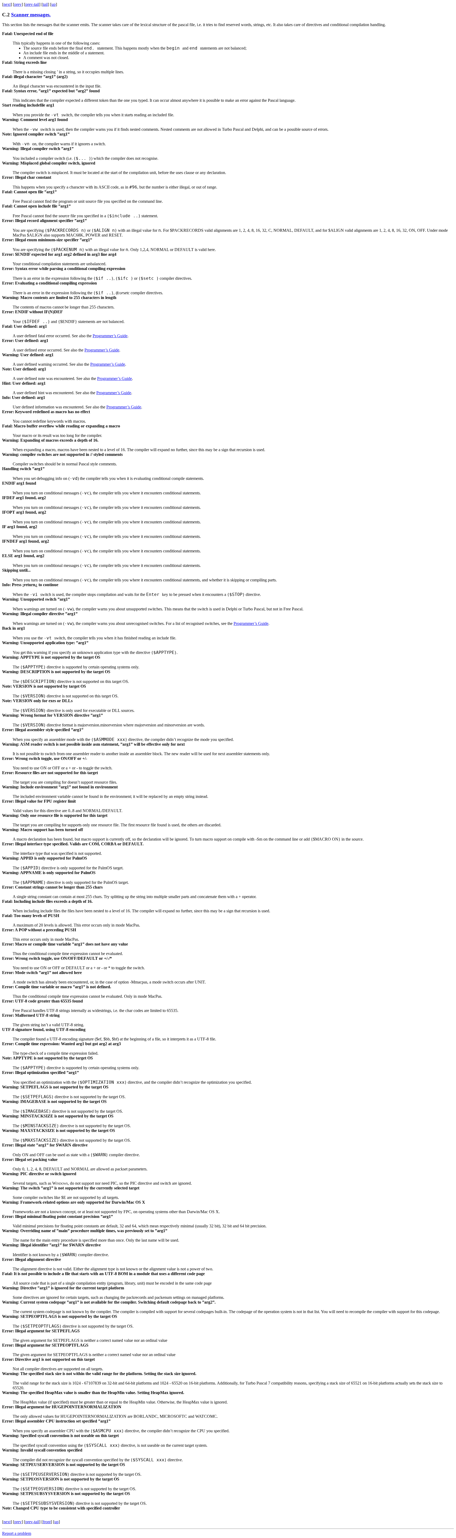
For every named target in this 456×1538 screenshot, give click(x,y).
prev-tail (32, 4)
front (47, 1522)
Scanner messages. (31, 14)
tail (45, 4)
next (7, 4)
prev (18, 4)
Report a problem (16, 1533)
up (53, 4)
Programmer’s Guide (110, 336)
